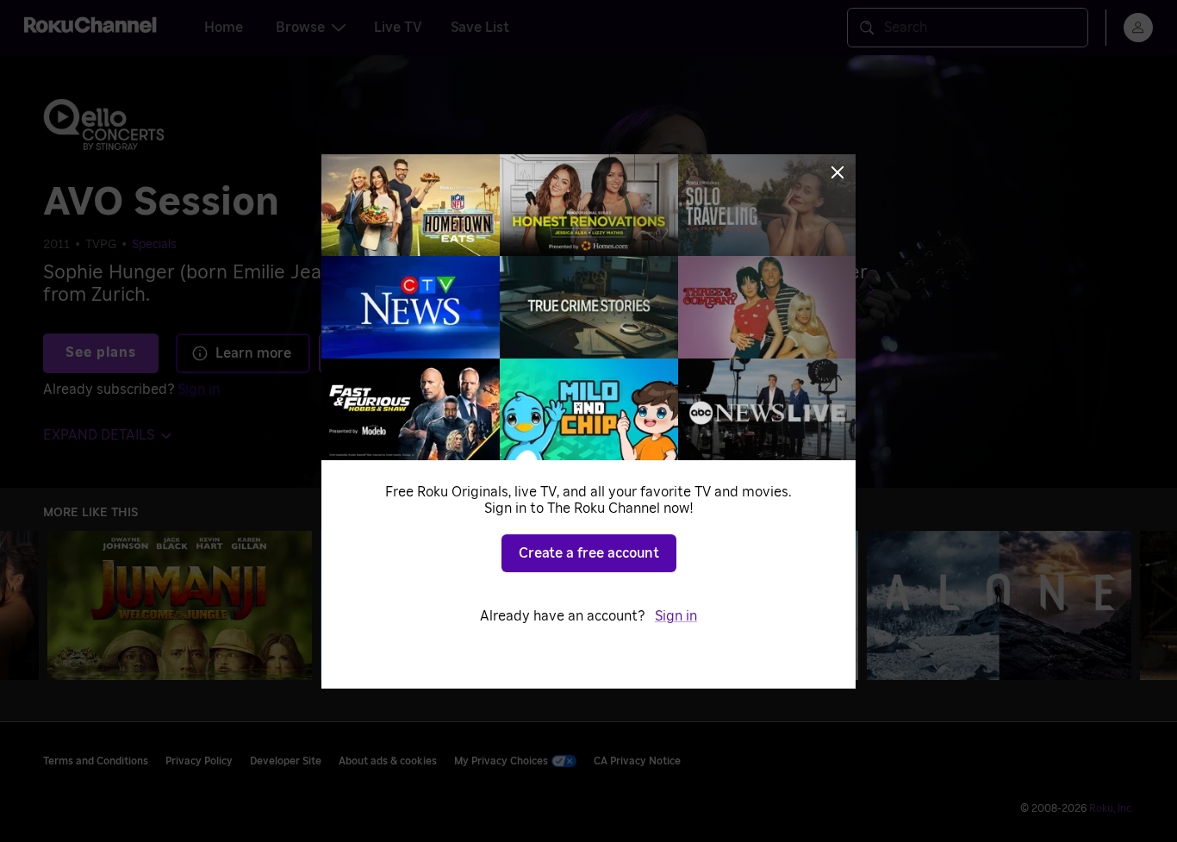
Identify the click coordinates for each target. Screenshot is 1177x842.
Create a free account (589, 553)
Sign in (676, 616)
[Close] (837, 172)
